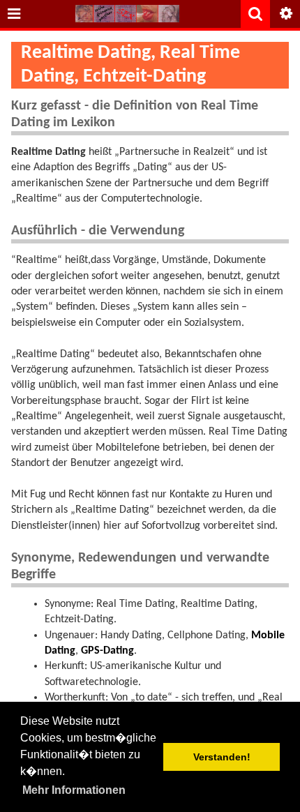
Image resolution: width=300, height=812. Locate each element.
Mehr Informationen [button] (74, 790)
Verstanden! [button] (221, 756)
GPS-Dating (107, 650)
